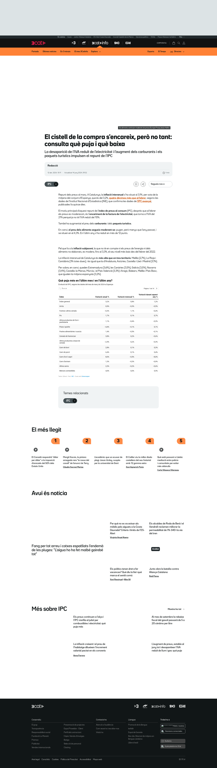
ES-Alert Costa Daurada (102, 37)
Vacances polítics (142, 37)
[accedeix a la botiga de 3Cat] (174, 43)
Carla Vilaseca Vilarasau (168, 470)
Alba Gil (127, 580)
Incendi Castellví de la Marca (123, 37)
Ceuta (69, 37)
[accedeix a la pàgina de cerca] (178, 43)
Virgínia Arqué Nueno (119, 537)
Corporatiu (162, 43)
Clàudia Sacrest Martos (73, 467)
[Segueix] (56, 184)
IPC (49, 184)
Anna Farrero (79, 656)
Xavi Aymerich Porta (135, 467)
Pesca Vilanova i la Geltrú (167, 37)
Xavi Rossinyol (116, 580)
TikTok (153, 37)
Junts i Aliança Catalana (82, 37)
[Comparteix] (143, 184)
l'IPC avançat (144, 201)
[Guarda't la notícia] (136, 184)
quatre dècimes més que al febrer (127, 198)
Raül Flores (154, 576)
